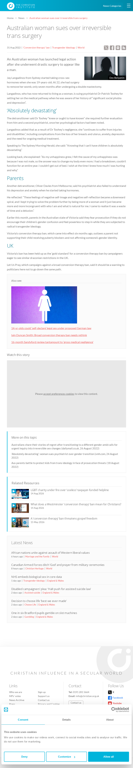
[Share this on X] (106, 47)
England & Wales (55, 580)
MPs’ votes (15, 696)
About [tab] (110, 719)
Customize (64, 756)
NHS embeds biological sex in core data (36, 577)
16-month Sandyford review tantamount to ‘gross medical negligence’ (52, 342)
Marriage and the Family (37, 556)
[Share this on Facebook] (112, 47)
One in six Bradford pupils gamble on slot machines (44, 613)
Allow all (108, 756)
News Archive (16, 700)
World (81, 47)
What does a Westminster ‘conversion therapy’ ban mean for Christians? (76, 504)
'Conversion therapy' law (36, 47)
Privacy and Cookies (49, 704)
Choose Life (30, 604)
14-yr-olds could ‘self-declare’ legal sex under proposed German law (51, 328)
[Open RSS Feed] (124, 47)
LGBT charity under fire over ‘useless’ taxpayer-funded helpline (70, 490)
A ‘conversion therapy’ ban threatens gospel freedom (64, 518)
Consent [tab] (23, 719)
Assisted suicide (32, 592)
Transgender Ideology (63, 47)
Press (12, 704)
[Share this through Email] (118, 47)
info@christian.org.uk (87, 696)
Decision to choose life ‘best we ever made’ (38, 601)
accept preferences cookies (58, 393)
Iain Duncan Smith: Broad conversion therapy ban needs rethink (49, 335)
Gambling (29, 616)
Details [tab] (66, 719)
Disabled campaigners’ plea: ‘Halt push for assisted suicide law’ (51, 589)
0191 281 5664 (81, 692)
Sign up (42, 692)
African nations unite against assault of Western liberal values (50, 553)
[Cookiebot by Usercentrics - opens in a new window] (114, 709)
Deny (24, 756)
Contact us (44, 700)
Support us (44, 696)
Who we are (15, 692)
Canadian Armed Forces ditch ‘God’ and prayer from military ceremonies (57, 565)
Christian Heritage (34, 568)
